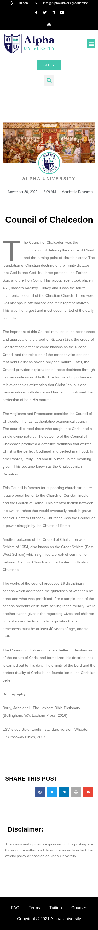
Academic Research (77, 192)
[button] (91, 43)
